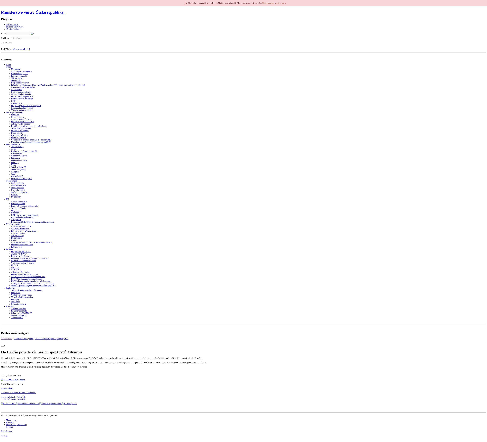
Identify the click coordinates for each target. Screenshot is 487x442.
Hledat (3, 33)
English (27, 49)
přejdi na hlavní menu (14, 27)
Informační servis (21, 338)
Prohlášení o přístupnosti (16, 425)
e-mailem (14, 393)
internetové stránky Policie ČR (13, 397)
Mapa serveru (18, 49)
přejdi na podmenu (13, 29)
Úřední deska (6, 431)
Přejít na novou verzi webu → (274, 3)
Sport (31, 338)
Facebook (31, 393)
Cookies (9, 427)
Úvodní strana (6, 338)
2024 (66, 338)
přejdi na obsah (12, 24)
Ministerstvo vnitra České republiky (32, 12)
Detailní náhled (7, 388)
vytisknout (5, 393)
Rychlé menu (6, 38)
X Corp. (22, 393)
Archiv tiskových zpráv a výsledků (49, 338)
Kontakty (10, 422)
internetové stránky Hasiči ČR (13, 399)
